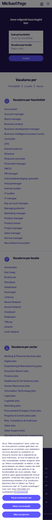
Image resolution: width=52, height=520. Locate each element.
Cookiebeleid (21, 492)
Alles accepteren (21, 514)
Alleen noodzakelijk (21, 506)
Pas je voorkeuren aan (21, 498)
